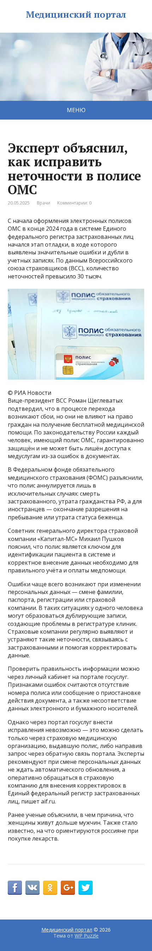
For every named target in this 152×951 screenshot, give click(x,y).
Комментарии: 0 (74, 203)
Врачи (43, 203)
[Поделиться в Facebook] (15, 888)
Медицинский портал (76, 14)
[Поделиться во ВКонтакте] (32, 888)
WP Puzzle (87, 935)
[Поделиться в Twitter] (85, 888)
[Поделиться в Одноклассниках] (50, 888)
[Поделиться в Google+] (68, 888)
